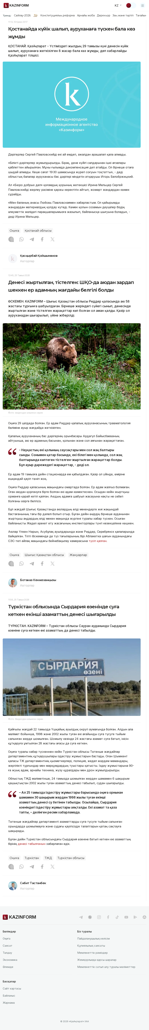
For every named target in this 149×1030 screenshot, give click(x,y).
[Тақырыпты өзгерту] (131, 5)
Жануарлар (78, 555)
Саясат (7, 945)
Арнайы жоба (86, 15)
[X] (52, 240)
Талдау (7, 952)
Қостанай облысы (38, 230)
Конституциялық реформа (57, 15)
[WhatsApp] (21, 240)
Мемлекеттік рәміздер (92, 952)
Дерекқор (103, 15)
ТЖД (48, 858)
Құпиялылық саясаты (91, 945)
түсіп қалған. (98, 541)
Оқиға (14, 230)
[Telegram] (32, 240)
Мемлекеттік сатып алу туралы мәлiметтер (106, 967)
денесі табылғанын (31, 844)
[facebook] (108, 917)
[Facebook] (42, 240)
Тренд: (7, 15)
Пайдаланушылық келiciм (93, 938)
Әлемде (8, 967)
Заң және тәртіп (123, 15)
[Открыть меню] (142, 5)
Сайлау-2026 (22, 15)
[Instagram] (11, 240)
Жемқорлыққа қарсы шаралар (96, 960)
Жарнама (9, 1002)
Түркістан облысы (71, 858)
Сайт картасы (12, 988)
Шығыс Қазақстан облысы (44, 555)
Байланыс (9, 995)
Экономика (10, 960)
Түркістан (32, 858)
